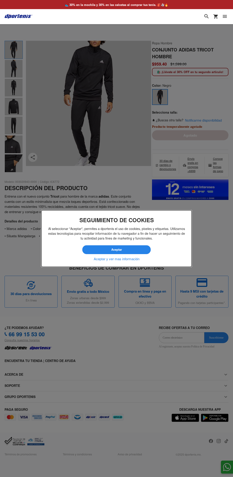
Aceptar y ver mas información (117, 258)
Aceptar (116, 250)
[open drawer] (224, 16)
